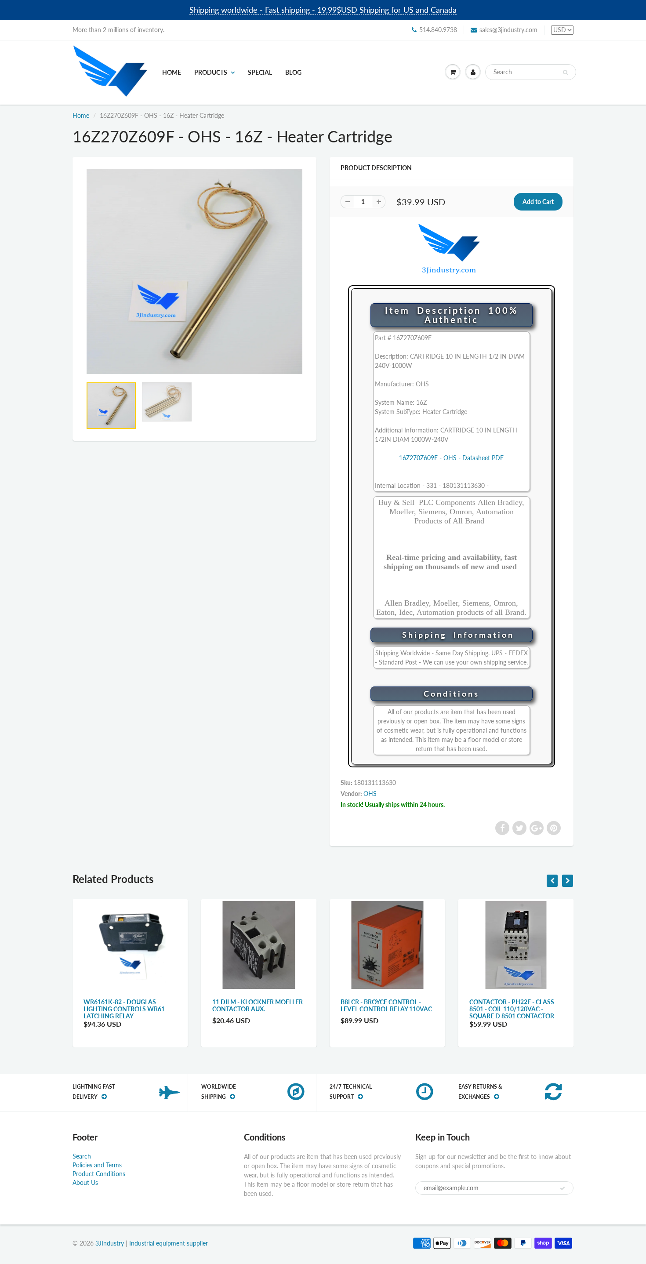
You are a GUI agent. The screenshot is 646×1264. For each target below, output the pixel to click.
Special (260, 72)
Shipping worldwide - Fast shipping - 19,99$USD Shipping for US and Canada (323, 10)
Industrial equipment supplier (168, 1243)
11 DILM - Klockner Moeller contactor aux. (257, 1005)
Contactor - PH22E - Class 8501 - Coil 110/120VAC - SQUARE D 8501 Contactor (511, 1009)
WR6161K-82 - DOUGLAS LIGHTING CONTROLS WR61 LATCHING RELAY (124, 1009)
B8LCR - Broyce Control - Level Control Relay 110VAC (386, 1005)
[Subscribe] (562, 1188)
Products (210, 72)
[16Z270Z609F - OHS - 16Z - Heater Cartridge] (194, 271)
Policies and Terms (97, 1165)
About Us (85, 1182)
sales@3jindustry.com (508, 29)
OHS (370, 793)
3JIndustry (109, 1243)
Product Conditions (99, 1173)
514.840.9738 (438, 29)
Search (82, 1156)
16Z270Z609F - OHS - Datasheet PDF (451, 457)
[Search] (565, 72)
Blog (293, 72)
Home (171, 72)
